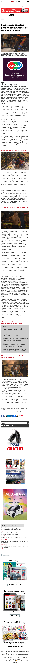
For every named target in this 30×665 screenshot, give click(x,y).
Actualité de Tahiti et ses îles (13, 6)
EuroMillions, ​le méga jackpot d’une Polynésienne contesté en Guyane (11, 528)
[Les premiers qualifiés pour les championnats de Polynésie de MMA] (15, 360)
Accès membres (4, 660)
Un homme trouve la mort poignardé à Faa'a (14, 537)
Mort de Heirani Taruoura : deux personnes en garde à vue (14, 546)
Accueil (3, 6)
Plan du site (12, 660)
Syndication (20, 660)
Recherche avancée (7, 425)
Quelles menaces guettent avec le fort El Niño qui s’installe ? (14, 541)
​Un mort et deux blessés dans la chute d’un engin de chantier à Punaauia (14, 533)
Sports (23, 6)
